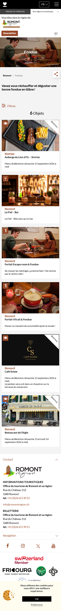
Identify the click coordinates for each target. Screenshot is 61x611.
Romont (7, 75)
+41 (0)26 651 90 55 (18, 497)
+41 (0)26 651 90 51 (18, 526)
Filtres (11, 106)
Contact (8, 459)
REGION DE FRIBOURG (15, 12)
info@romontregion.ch (16, 504)
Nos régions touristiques (43, 12)
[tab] (30, 459)
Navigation (9, 535)
